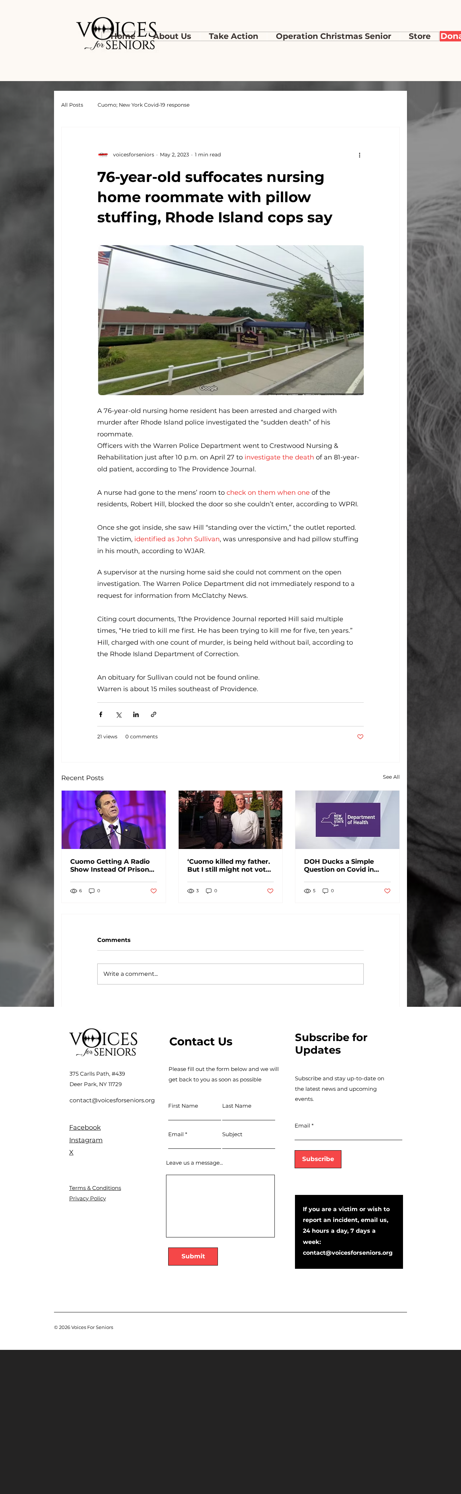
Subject (232, 1134)
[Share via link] (153, 714)
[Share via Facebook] (100, 714)
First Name (183, 1105)
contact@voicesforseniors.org (112, 1100)
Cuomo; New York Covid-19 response (143, 105)
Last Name (236, 1105)
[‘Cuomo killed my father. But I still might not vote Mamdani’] (231, 820)
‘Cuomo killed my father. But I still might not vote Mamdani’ (228, 865)
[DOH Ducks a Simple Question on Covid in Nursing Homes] (347, 820)
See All (391, 777)
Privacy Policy (87, 1198)
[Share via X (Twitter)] (118, 714)
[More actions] (359, 154)
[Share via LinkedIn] (136, 714)
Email (176, 1134)
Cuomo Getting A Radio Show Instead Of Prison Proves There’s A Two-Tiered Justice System (110, 865)
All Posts (72, 105)
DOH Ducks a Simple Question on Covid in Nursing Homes (339, 865)
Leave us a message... (194, 1162)
